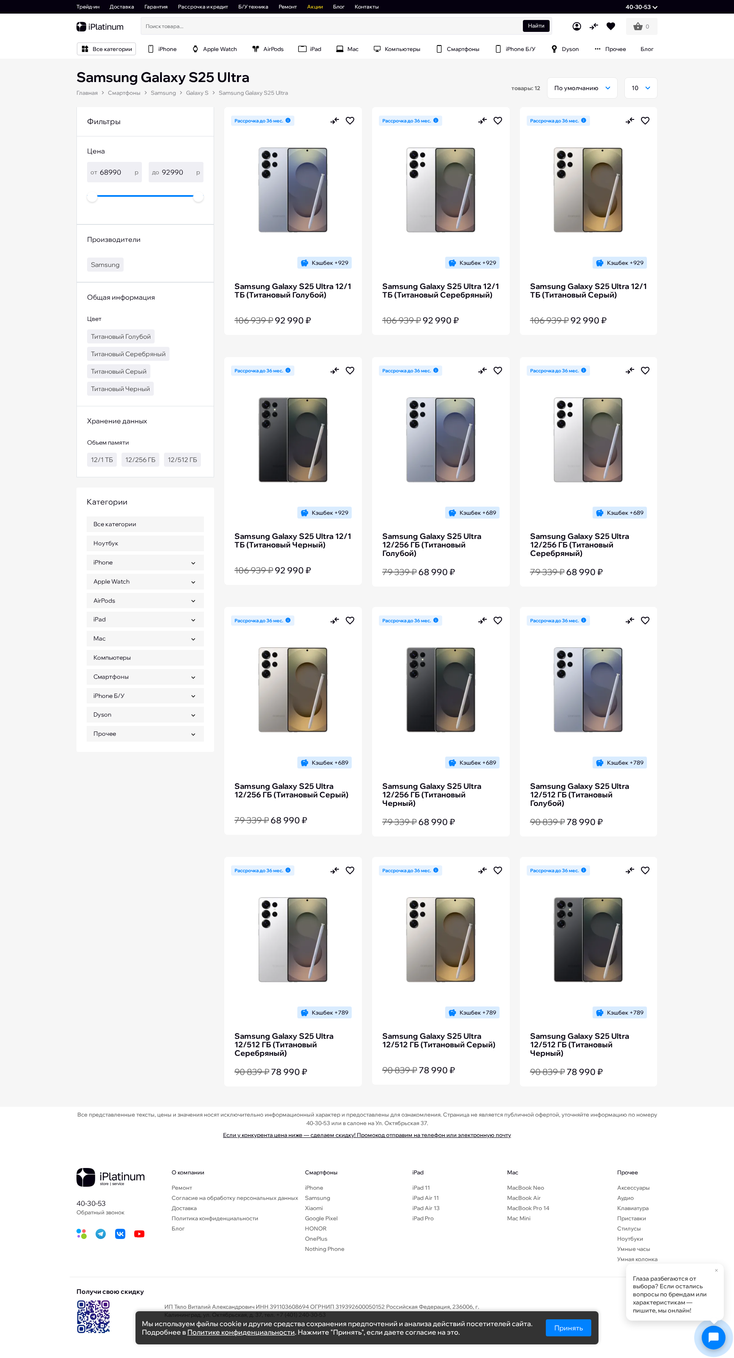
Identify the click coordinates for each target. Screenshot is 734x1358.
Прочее (627, 1172)
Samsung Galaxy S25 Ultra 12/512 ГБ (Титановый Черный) (579, 1044)
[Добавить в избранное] (350, 121)
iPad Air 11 (425, 1197)
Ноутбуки (630, 1238)
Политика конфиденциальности (215, 1218)
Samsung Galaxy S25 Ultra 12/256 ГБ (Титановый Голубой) (431, 545)
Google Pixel (321, 1218)
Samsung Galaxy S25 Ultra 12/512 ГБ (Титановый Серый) (438, 1040)
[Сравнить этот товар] (335, 121)
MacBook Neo (525, 1187)
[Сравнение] (594, 26)
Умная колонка (637, 1259)
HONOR (316, 1228)
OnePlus (316, 1238)
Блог (338, 6)
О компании (188, 1172)
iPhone (314, 1187)
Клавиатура (633, 1208)
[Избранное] (611, 26)
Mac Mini (519, 1218)
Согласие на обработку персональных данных (235, 1197)
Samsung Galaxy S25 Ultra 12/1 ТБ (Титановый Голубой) (292, 290)
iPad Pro (423, 1218)
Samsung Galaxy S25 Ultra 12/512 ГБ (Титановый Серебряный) (283, 1044)
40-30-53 (91, 1203)
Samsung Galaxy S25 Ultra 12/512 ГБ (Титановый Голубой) (579, 795)
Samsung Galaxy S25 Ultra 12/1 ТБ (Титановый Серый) (588, 290)
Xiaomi (314, 1208)
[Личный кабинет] (577, 26)
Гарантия (156, 6)
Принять (568, 1328)
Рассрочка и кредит (203, 6)
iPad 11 (421, 1187)
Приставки (631, 1218)
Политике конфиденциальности (241, 1332)
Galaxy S (197, 92)
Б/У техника (253, 6)
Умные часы (633, 1248)
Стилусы (629, 1228)
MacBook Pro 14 (528, 1208)
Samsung (163, 92)
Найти (536, 25)
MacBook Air (524, 1197)
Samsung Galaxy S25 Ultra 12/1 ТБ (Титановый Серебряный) (440, 290)
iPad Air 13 (426, 1208)
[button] (642, 7)
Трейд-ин (87, 6)
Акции (315, 6)
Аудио (625, 1197)
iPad (417, 1172)
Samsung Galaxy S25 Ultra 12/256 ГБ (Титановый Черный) (431, 795)
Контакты (367, 6)
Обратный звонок (100, 1212)
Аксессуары (633, 1187)
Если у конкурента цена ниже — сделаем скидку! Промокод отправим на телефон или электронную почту (367, 1134)
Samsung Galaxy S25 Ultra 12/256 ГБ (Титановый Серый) (291, 790)
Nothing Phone (324, 1248)
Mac (512, 1172)
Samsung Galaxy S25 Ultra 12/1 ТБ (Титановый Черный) (292, 540)
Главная (87, 92)
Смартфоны (124, 92)
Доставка (122, 6)
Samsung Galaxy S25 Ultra (253, 92)
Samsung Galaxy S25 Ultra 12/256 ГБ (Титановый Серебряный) (579, 545)
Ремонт (288, 6)
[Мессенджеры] (714, 1337)
